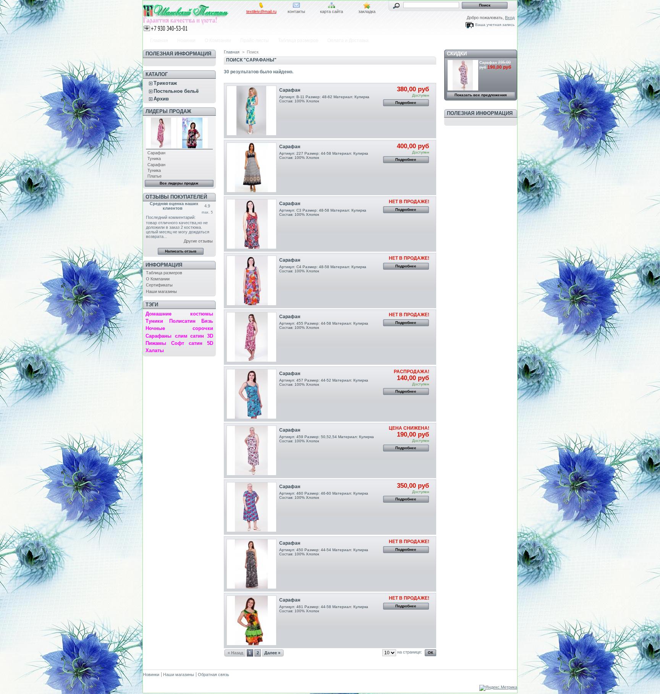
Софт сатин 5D (192, 343)
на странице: (409, 652)
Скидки (457, 54)
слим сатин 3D (194, 336)
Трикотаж (165, 83)
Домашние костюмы (179, 314)
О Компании (218, 40)
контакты (296, 11)
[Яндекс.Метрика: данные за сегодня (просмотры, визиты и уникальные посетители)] (498, 688)
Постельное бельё (176, 91)
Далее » (272, 652)
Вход (509, 17)
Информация (164, 265)
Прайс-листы (254, 40)
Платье (154, 176)
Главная (159, 40)
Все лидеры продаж (179, 183)
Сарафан (156, 152)
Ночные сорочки (179, 328)
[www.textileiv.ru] (193, 16)
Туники (154, 321)
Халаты (155, 350)
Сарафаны (158, 336)
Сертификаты (159, 285)
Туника (154, 158)
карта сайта (331, 11)
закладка (366, 11)
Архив (161, 99)
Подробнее (405, 102)
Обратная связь (213, 674)
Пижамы (156, 343)
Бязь (207, 321)
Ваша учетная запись (494, 25)
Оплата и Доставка (348, 40)
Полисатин (182, 321)
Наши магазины (161, 291)
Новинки (186, 40)
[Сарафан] (251, 111)
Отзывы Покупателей (176, 197)
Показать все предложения (481, 95)
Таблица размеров (298, 40)
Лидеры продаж (168, 111)
